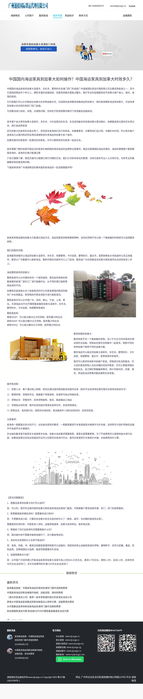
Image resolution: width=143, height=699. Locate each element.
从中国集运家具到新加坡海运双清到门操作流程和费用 (34, 606)
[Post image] (10, 637)
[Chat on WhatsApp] (70, 661)
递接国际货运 (13, 677)
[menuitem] (14, 16)
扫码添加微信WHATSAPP (110, 630)
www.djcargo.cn (35, 677)
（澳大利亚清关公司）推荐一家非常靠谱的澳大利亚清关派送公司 (39, 597)
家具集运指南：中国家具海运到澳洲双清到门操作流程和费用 (37, 588)
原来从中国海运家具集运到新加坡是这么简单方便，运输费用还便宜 (40, 602)
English (132, 6)
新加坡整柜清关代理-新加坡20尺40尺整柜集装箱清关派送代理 (38, 611)
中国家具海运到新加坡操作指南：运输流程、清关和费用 (35, 592)
